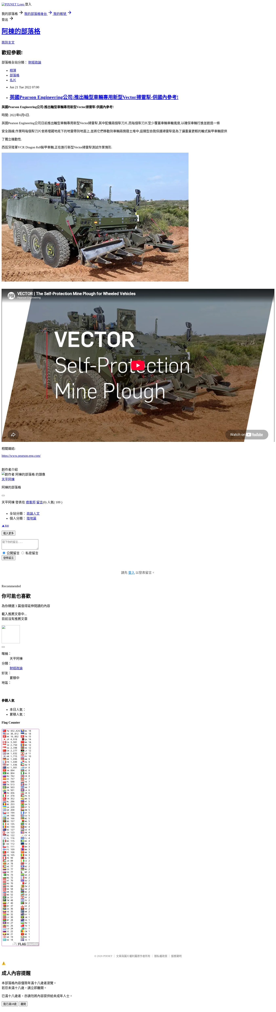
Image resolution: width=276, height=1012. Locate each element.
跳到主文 (8, 42)
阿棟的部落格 (21, 31)
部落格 (14, 75)
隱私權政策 (160, 956)
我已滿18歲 (10, 1004)
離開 (23, 1004)
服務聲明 (176, 956)
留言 (39, 502)
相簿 (13, 70)
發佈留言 (8, 557)
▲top (5, 525)
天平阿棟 (8, 479)
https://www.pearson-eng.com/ (21, 455)
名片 (13, 80)
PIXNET (107, 956)
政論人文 (33, 513)
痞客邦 (31, 502)
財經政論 (34, 62)
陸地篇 (31, 518)
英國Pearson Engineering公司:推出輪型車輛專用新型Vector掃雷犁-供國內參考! (94, 97)
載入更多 (8, 533)
